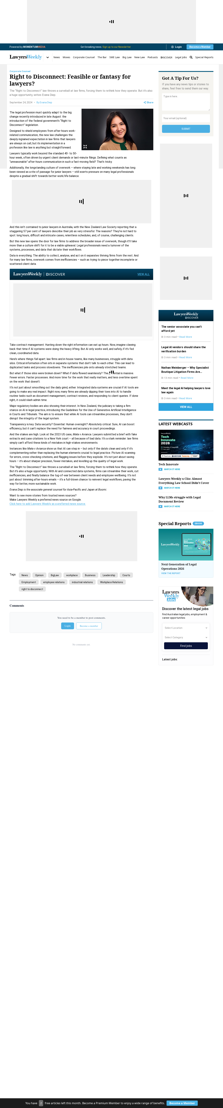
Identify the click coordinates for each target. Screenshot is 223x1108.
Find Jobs (186, 646)
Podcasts (153, 57)
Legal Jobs (181, 57)
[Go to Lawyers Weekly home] (26, 57)
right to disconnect (32, 589)
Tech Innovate (169, 464)
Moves (66, 57)
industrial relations (82, 582)
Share (150, 102)
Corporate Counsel (84, 57)
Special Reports (204, 57)
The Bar (102, 57)
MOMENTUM (34, 46)
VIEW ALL (143, 274)
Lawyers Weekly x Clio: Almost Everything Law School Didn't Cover (184, 481)
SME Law (114, 57)
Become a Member (200, 46)
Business (90, 575)
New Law (139, 57)
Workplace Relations (111, 582)
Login (178, 46)
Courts (126, 575)
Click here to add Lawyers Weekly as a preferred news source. (48, 503)
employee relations (54, 582)
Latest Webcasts (176, 424)
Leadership (109, 575)
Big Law (127, 57)
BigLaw (55, 575)
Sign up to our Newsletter (116, 46)
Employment (29, 582)
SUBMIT (186, 128)
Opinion (39, 575)
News (56, 57)
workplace (72, 575)
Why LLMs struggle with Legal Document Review (180, 499)
